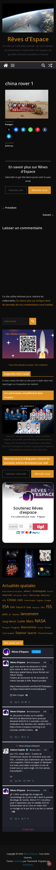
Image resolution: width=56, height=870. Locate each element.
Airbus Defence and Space (12, 591)
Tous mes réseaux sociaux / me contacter (28, 364)
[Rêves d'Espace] (5, 65)
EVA (12, 607)
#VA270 (22, 721)
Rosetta (40, 628)
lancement (29, 613)
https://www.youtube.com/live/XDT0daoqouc (31, 686)
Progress (15, 627)
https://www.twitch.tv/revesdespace (29, 689)
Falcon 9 (20, 607)
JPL (10, 614)
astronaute (17, 595)
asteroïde (7, 595)
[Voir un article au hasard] (50, 65)
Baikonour (45, 595)
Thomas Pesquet (45, 633)
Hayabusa (35, 607)
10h (44, 662)
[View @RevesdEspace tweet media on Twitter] (26, 695)
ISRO (43, 607)
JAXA (5, 614)
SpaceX (32, 633)
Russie (48, 627)
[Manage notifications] (49, 863)
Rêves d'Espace (28, 39)
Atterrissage (34, 595)
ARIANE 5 (27, 591)
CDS (4, 600)
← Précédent (9, 207)
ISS (49, 606)
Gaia (28, 607)
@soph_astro (35, 750)
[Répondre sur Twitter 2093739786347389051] (11, 781)
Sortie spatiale (8, 633)
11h (45, 750)
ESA (5, 606)
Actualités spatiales (18, 585)
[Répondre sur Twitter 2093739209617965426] (11, 819)
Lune (21, 621)
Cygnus (40, 600)
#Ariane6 (14, 721)
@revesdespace (33, 662)
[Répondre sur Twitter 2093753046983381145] (11, 737)
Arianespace (39, 591)
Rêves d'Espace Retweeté (29, 746)
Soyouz (21, 632)
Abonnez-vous (39, 190)
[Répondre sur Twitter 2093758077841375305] (11, 702)
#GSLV (33, 800)
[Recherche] (32, 321)
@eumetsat (26, 718)
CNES (20, 600)
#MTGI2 (14, 718)
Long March (9, 621)
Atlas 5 (25, 595)
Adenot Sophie (17, 749)
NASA (40, 621)
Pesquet (6, 627)
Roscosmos (28, 627)
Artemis (50, 591)
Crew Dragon (29, 600)
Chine (11, 600)
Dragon (48, 600)
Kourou (15, 614)
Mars (29, 621)
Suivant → (48, 214)
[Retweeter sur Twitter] (17, 746)
